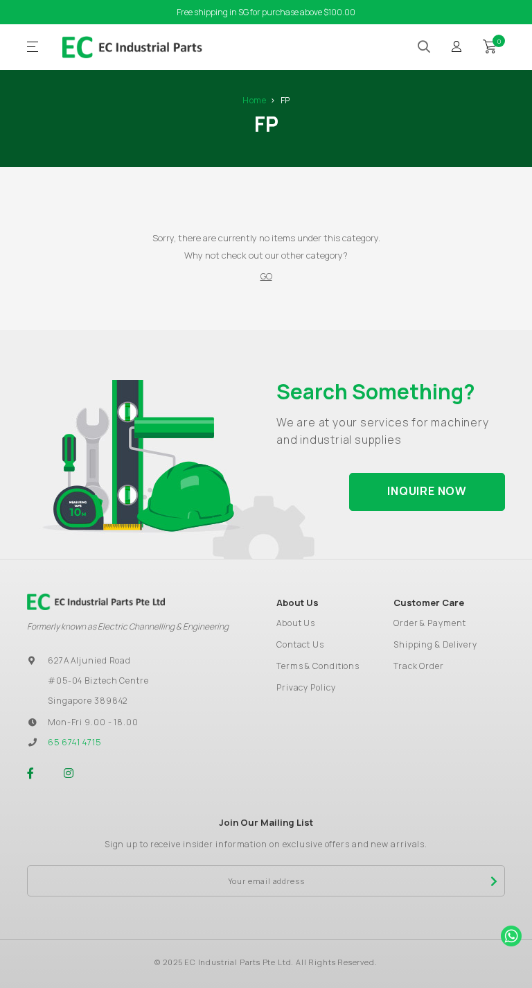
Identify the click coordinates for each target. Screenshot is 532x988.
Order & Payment (429, 623)
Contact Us (300, 644)
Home (254, 100)
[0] (490, 45)
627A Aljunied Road (89, 660)
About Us (295, 623)
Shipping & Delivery (435, 644)
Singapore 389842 (87, 701)
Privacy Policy (306, 687)
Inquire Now (427, 491)
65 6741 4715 (74, 742)
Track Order (418, 666)
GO (266, 276)
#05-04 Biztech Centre (98, 680)
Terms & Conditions (318, 666)
